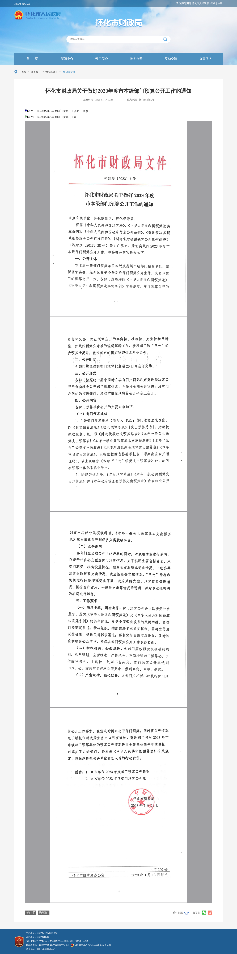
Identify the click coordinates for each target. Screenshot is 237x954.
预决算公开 (51, 72)
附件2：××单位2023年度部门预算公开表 (52, 117)
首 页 (32, 59)
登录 (212, 3)
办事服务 (205, 59)
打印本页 (30, 912)
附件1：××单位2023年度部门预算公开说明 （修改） (59, 111)
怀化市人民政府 (200, 3)
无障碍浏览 (185, 3)
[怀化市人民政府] (37, 15)
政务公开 (135, 59)
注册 (220, 3)
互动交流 (170, 59)
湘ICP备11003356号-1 (59, 945)
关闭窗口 (44, 912)
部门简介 (101, 59)
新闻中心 (66, 59)
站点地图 (106, 945)
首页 (24, 72)
